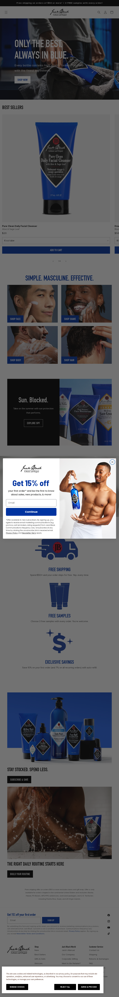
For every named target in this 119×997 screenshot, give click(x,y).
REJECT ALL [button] (65, 987)
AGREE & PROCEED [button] (89, 987)
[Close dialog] (112, 462)
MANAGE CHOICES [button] (17, 987)
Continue (31, 512)
